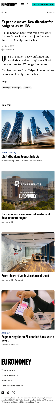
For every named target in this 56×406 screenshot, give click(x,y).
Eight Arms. (35, 402)
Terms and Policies (10, 386)
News (27, 87)
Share (49, 12)
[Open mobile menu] (22, 4)
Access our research (43, 4)
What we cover (8, 375)
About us (5, 380)
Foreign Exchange (11, 87)
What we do (7, 370)
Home (4, 12)
